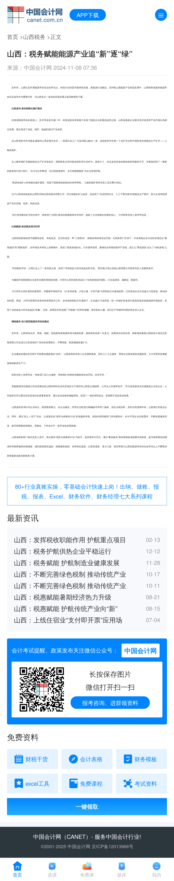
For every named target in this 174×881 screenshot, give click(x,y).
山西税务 (34, 36)
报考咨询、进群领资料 (110, 703)
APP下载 (88, 15)
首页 (12, 36)
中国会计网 (47, 836)
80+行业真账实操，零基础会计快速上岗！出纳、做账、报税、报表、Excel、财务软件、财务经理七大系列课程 (87, 491)
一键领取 (87, 807)
